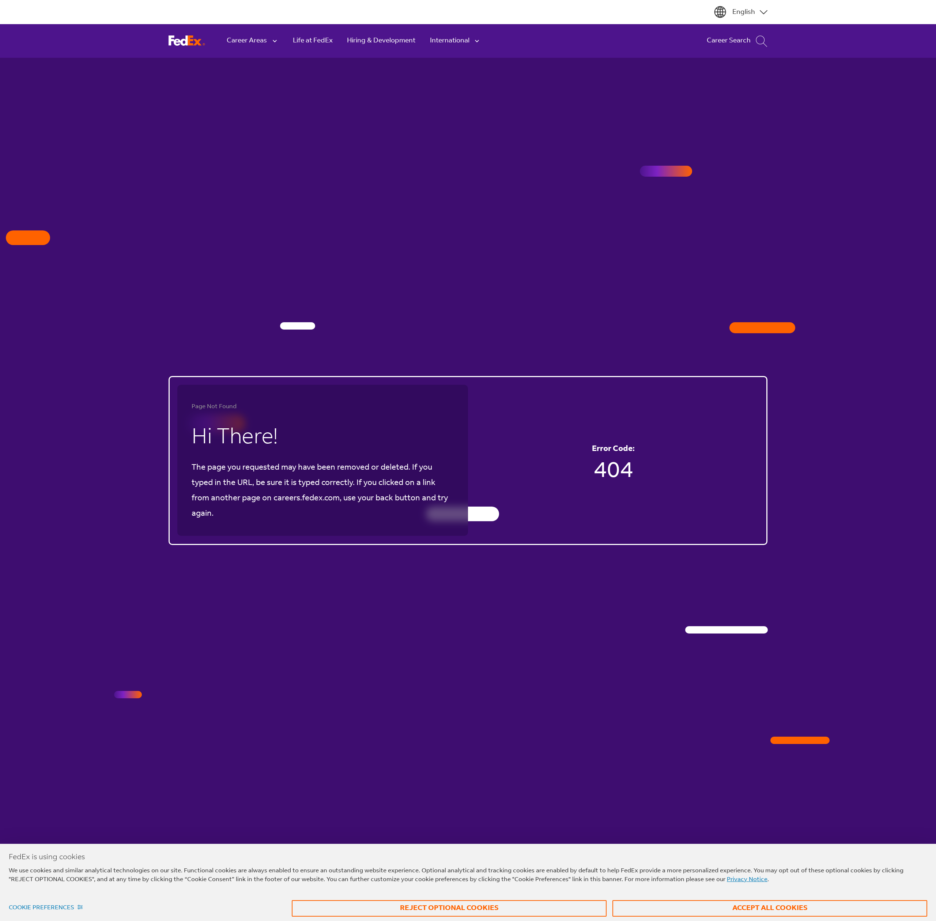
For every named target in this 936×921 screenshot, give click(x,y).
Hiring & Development (381, 40)
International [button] (449, 40)
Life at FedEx (313, 40)
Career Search (729, 40)
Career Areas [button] (247, 40)
